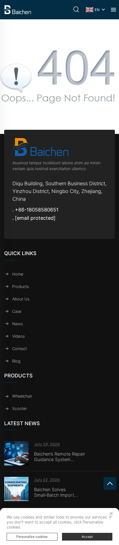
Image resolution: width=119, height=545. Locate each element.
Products (20, 286)
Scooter (19, 408)
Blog (16, 361)
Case (16, 311)
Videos (18, 336)
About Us (20, 299)
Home (17, 274)
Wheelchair (22, 396)
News (17, 323)
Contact (19, 348)
